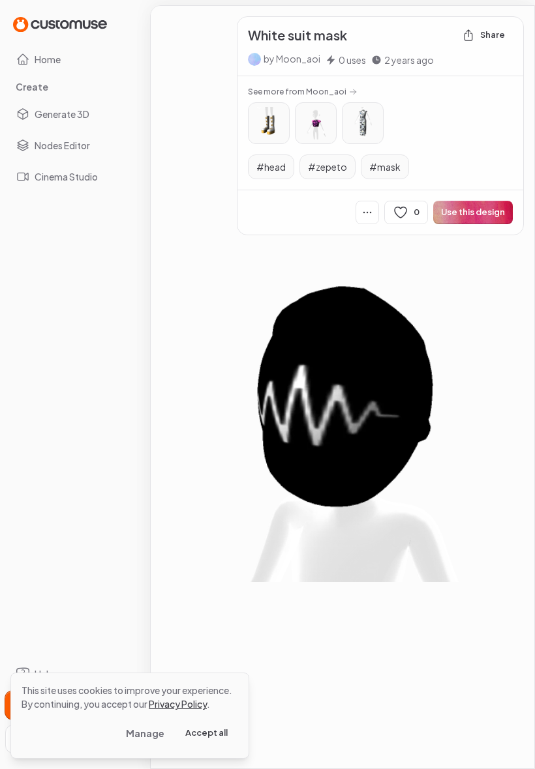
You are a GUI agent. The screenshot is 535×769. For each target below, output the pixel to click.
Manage (145, 733)
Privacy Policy (178, 704)
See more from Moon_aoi (297, 91)
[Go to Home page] (60, 24)
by (292, 59)
